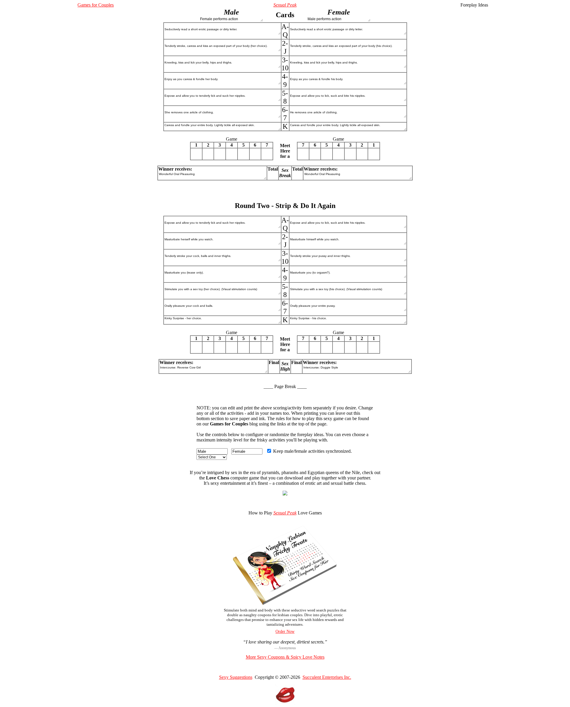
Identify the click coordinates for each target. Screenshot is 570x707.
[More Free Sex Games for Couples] (285, 703)
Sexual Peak (285, 4)
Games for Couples (95, 4)
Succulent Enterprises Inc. (327, 677)
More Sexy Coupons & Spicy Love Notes (285, 657)
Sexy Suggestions (235, 677)
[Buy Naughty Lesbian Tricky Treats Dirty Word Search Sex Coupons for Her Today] (285, 603)
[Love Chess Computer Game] (285, 493)
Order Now (285, 631)
